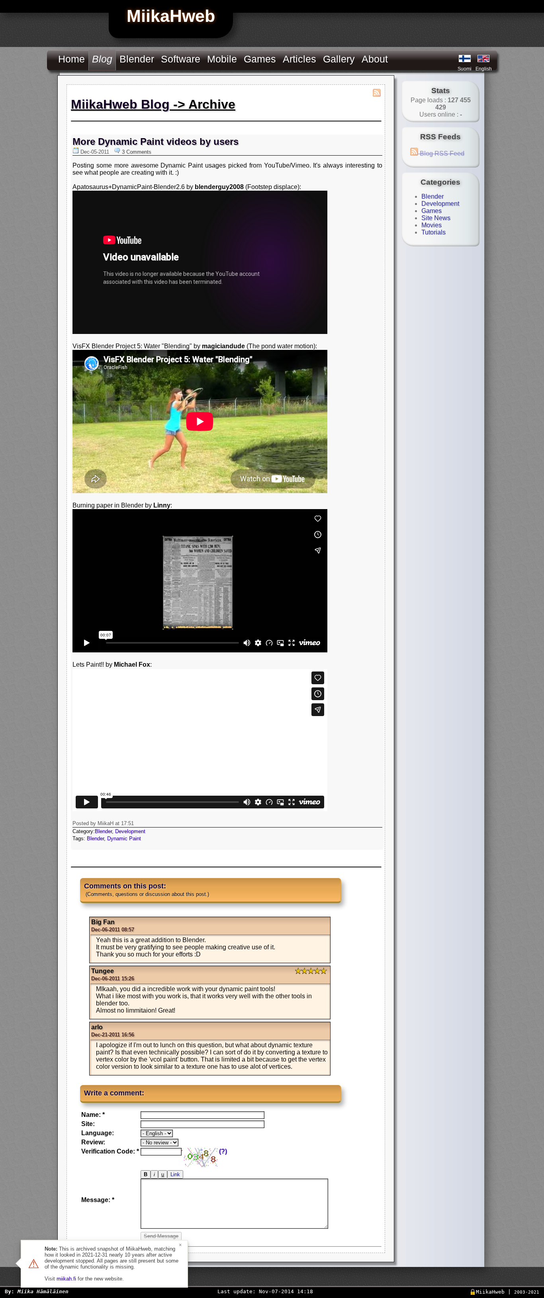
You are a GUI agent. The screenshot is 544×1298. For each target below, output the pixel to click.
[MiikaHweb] (483, 58)
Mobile (222, 58)
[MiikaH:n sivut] (465, 58)
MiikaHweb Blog (120, 104)
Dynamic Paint (124, 838)
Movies (431, 225)
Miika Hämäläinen (43, 1291)
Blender (136, 58)
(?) (223, 1151)
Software (180, 58)
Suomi (465, 69)
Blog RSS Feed (441, 153)
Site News (435, 218)
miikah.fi (66, 1279)
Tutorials (433, 232)
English (484, 69)
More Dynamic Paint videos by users (155, 141)
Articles (299, 58)
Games (260, 58)
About (375, 58)
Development (130, 831)
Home (71, 58)
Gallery (339, 58)
